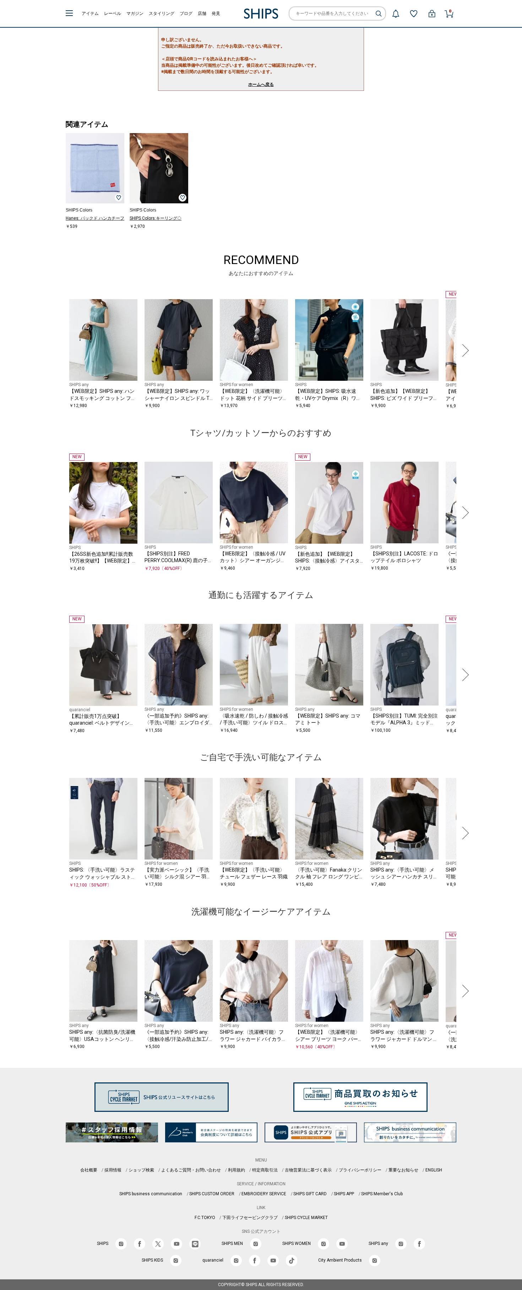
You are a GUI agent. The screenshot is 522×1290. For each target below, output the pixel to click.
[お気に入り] (414, 13)
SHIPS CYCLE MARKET (306, 1217)
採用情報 (112, 1170)
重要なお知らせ (403, 1170)
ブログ (186, 13)
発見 (216, 13)
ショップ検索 (141, 1170)
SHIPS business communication (150, 1193)
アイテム (90, 13)
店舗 (202, 13)
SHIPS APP (344, 1193)
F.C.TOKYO (205, 1217)
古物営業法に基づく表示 (308, 1170)
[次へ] (463, 350)
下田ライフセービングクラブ (250, 1217)
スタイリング (161, 13)
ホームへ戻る (261, 84)
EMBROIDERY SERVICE (263, 1193)
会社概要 (88, 1170)
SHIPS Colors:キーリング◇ (155, 218)
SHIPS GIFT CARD (310, 1193)
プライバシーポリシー (360, 1170)
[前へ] (58, 350)
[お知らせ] (395, 13)
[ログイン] (432, 13)
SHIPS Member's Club (382, 1193)
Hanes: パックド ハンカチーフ (95, 218)
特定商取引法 (265, 1170)
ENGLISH (433, 1170)
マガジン (134, 13)
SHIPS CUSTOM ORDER (211, 1193)
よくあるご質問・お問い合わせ (191, 1170)
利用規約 (236, 1170)
